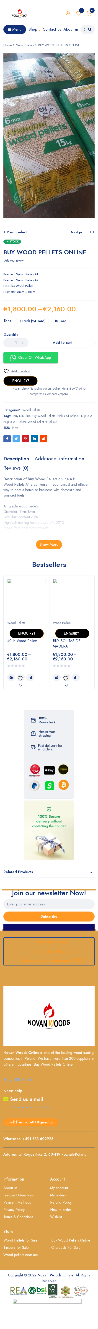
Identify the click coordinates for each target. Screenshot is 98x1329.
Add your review (13, 261)
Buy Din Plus (21, 416)
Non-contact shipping (52, 951)
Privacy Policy (14, 1209)
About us (10, 1188)
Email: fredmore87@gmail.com (30, 1122)
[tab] (16, 458)
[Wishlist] (16, 371)
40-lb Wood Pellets (22, 640)
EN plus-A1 (87, 416)
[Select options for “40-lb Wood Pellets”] (11, 677)
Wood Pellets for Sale (20, 1240)
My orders (58, 1195)
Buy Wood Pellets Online (70, 1240)
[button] (90, 57)
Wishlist (81, 10)
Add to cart (62, 342)
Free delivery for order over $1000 (52, 960)
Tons (7, 321)
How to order (60, 1209)
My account (59, 1188)
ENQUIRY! (20, 380)
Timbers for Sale (16, 1247)
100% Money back (52, 942)
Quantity (10, 334)
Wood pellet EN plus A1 (43, 422)
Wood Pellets (25, 45)
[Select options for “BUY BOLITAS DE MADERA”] (57, 677)
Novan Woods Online (21, 1052)
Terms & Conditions (18, 1217)
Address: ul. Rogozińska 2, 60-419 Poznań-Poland (45, 1154)
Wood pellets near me (20, 1254)
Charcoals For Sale (65, 1247)
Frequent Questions (18, 1195)
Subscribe (49, 916)
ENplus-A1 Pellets (14, 422)
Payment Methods (17, 1202)
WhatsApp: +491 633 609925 (28, 1138)
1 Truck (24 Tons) (32, 321)
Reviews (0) (15, 468)
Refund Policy (61, 1202)
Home (7, 45)
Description (16, 458)
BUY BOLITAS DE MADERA (66, 643)
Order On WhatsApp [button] (34, 357)
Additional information (59, 458)
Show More (49, 544)
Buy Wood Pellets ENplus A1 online (55, 416)
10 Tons (60, 321)
